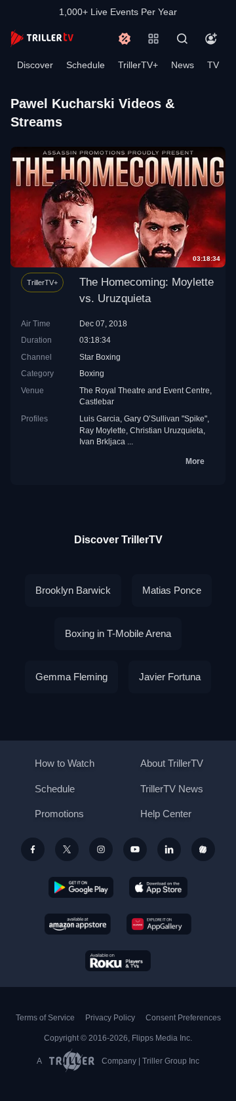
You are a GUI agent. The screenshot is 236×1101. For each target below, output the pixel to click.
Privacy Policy (110, 1017)
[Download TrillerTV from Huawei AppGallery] (159, 924)
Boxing (91, 373)
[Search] (182, 38)
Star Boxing (100, 357)
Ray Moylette (102, 430)
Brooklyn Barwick (73, 590)
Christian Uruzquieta (166, 430)
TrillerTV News (171, 788)
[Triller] (203, 849)
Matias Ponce (171, 590)
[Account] (211, 38)
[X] (67, 849)
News (182, 65)
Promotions (59, 813)
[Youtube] (135, 849)
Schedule (85, 65)
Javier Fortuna (170, 676)
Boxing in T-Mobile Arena (118, 633)
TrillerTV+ (138, 65)
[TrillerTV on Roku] (118, 960)
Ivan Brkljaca (102, 441)
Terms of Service (45, 1017)
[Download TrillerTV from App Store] (158, 887)
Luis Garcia (99, 418)
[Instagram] (101, 849)
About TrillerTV (171, 763)
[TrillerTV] (41, 38)
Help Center (165, 813)
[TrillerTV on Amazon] (78, 924)
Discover (35, 65)
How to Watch (64, 763)
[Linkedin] (169, 849)
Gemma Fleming (71, 676)
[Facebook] (33, 849)
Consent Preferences (183, 1017)
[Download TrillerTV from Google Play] (81, 887)
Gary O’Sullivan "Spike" (165, 418)
